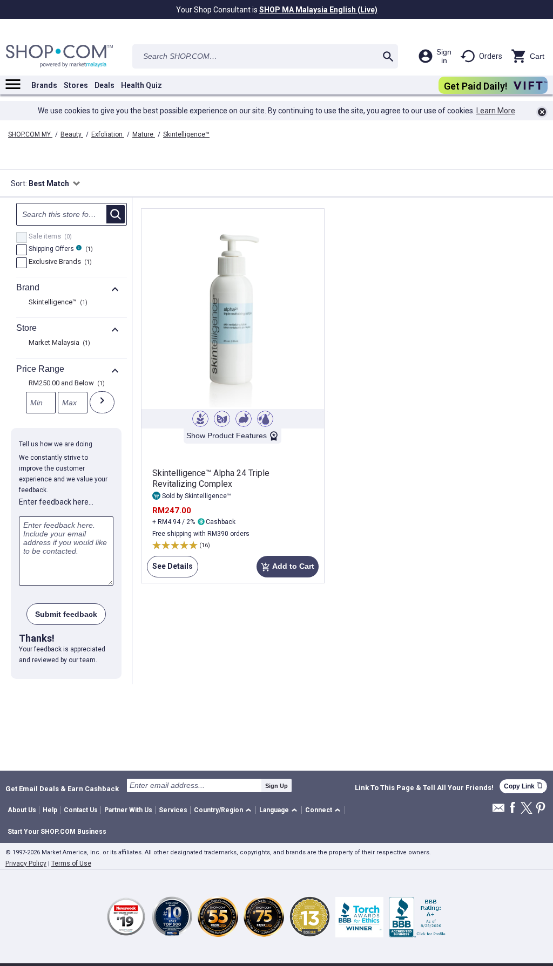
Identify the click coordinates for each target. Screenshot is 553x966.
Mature (143, 134)
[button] (224, 810)
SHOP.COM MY (30, 134)
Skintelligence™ (186, 134)
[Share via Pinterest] (541, 808)
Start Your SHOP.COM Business (57, 831)
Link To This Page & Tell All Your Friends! (424, 788)
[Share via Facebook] (512, 808)
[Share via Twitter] (526, 808)
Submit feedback (66, 614)
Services (173, 810)
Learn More (495, 110)
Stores (76, 85)
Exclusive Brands (59, 262)
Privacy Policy (25, 863)
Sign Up (276, 786)
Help (50, 810)
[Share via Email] (498, 811)
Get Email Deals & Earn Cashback (62, 788)
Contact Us (81, 810)
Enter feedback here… (56, 502)
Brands (44, 85)
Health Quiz (141, 85)
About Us (22, 810)
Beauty (71, 134)
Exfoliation (107, 134)
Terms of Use (71, 863)
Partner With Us (128, 810)
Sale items (49, 237)
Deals (104, 85)
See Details (170, 569)
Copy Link (523, 786)
